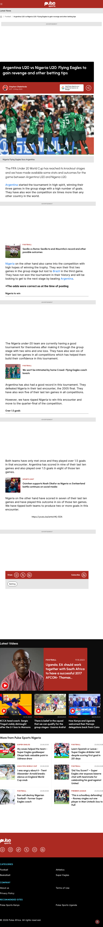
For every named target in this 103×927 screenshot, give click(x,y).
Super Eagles (23, 745)
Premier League (78, 791)
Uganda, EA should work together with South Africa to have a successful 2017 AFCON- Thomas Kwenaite (65, 671)
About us (4, 888)
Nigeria (9, 263)
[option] (16, 713)
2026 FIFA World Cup (27, 766)
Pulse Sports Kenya (9, 905)
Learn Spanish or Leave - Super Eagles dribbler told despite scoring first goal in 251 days (85, 753)
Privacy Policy (7, 893)
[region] (51, 712)
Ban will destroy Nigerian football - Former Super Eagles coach (30, 798)
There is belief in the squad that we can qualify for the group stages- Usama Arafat (50, 724)
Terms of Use (62, 888)
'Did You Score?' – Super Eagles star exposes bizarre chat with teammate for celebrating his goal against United (86, 777)
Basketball (5, 875)
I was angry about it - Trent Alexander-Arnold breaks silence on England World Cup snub (32, 775)
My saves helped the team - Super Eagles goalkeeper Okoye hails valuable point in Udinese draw (32, 753)
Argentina (11, 184)
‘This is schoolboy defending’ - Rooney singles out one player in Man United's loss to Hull (87, 800)
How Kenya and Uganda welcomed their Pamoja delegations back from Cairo (84, 724)
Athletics (60, 869)
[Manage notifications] (97, 922)
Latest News (5, 11)
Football (8, 17)
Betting (12, 584)
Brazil (56, 271)
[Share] (88, 88)
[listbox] (51, 712)
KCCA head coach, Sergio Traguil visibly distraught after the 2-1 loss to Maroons (15, 724)
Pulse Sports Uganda (66, 905)
